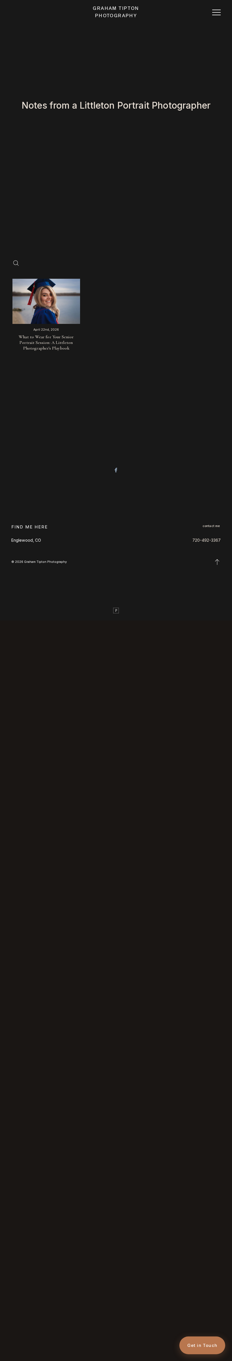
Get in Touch (202, 1345)
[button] (216, 12)
